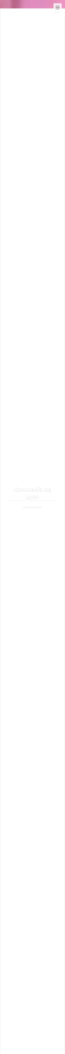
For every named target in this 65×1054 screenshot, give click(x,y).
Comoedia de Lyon (32, 17)
